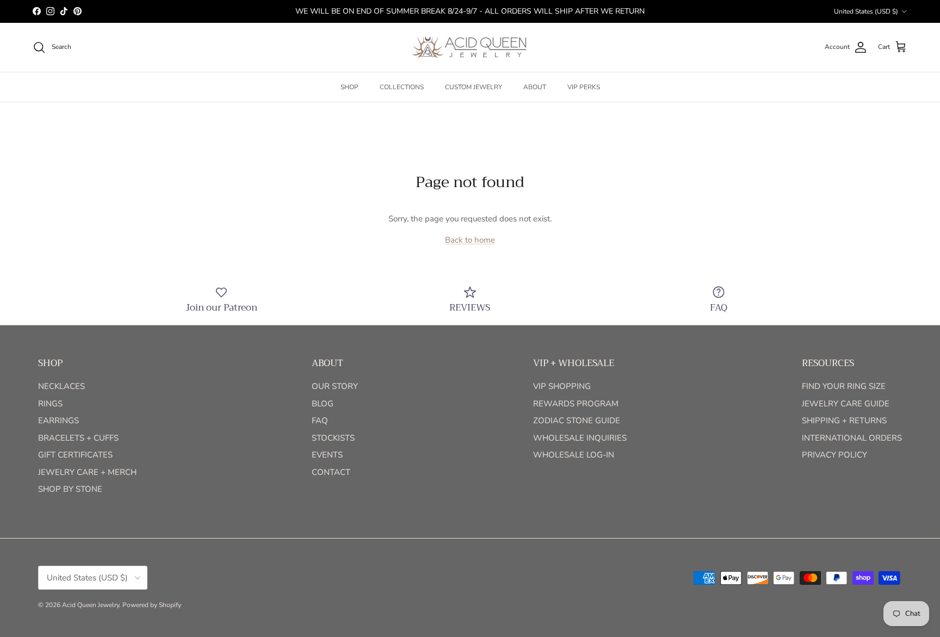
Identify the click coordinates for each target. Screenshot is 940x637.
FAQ (320, 420)
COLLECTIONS (402, 87)
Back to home (470, 239)
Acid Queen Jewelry (90, 605)
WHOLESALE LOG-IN (573, 454)
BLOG (322, 403)
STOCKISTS (333, 437)
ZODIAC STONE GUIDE (576, 420)
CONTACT (331, 472)
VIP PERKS (583, 87)
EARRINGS (58, 420)
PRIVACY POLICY (834, 454)
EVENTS (327, 454)
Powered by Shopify (151, 605)
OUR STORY (335, 386)
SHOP (349, 87)
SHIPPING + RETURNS (844, 420)
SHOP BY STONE (70, 489)
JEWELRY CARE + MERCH (87, 472)
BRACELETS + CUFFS (78, 437)
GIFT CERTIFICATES (75, 454)
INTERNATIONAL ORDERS (852, 437)
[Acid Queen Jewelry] (470, 47)
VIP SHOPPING (562, 386)
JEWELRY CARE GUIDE (845, 403)
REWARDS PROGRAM (576, 403)
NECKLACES (61, 386)
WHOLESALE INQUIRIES (580, 437)
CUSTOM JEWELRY (473, 87)
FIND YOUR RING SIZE (844, 386)
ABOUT (534, 87)
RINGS (50, 403)
